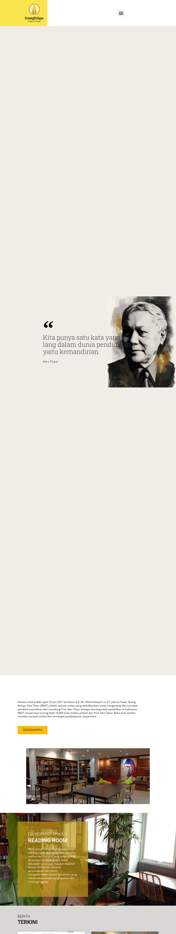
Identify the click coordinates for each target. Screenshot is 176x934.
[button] (120, 13)
